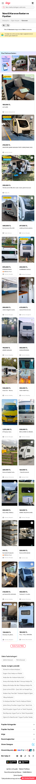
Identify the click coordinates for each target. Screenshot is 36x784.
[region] (18, 63)
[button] (3, 3)
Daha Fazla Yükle (18, 646)
